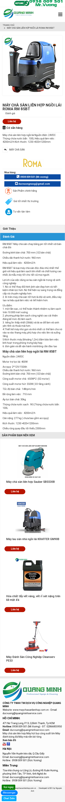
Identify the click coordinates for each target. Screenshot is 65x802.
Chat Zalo (9, 798)
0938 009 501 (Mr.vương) (34, 177)
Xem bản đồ (9, 740)
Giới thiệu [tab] (9, 228)
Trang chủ (8, 25)
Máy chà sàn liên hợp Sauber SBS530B (30, 481)
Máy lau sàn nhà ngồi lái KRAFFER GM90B (32, 539)
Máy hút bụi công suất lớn (40, 733)
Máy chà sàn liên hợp (14, 733)
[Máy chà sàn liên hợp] (8, 743)
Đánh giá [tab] (8, 236)
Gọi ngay (8, 787)
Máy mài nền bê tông (29, 736)
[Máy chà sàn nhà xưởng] (4, 743)
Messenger (9, 792)
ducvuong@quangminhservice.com (29, 730)
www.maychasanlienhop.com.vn (31, 709)
